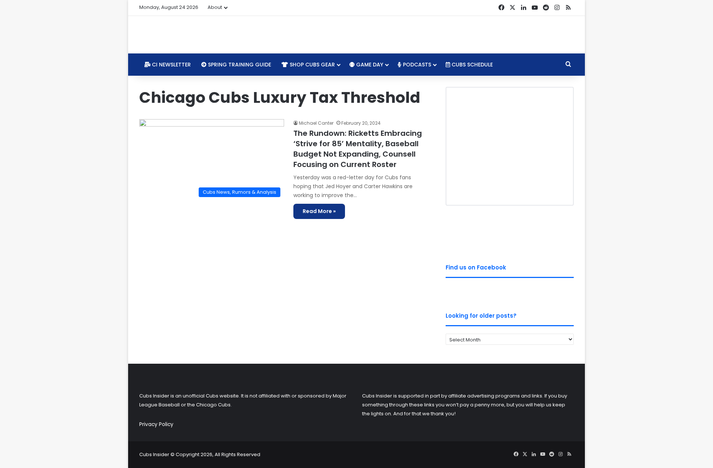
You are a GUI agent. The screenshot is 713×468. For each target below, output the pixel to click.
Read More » (319, 211)
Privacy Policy (156, 424)
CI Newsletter (170, 64)
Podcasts (416, 64)
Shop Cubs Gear (311, 64)
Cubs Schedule (471, 64)
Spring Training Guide (238, 64)
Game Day (369, 64)
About (215, 7)
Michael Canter (316, 123)
